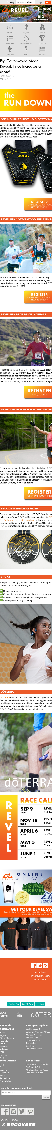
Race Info (4, 1040)
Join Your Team (32, 1037)
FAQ (2, 1052)
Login (40, 2)
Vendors (3, 1069)
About (2, 1075)
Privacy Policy (5, 1081)
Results (2, 1043)
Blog (2, 1057)
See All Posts (27, 1004)
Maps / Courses (7, 1038)
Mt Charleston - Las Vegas (37, 1069)
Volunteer (4, 1049)
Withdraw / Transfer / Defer (38, 1032)
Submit (46, 1097)
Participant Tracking (34, 1048)
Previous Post (14, 1004)
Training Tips (31, 1043)
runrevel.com (40, 972)
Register (3, 1035)
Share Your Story (33, 1040)
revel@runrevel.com (40, 976)
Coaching (30, 1045)
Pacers (2, 1067)
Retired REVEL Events (34, 1072)
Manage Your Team (34, 1034)
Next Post (40, 1004)
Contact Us (4, 1072)
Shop (2, 1064)
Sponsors (4, 1046)
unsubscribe (40, 979)
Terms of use (5, 1078)
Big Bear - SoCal (33, 1067)
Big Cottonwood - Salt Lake (37, 1064)
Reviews (3, 1054)
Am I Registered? (33, 1029)
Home (2, 1032)
